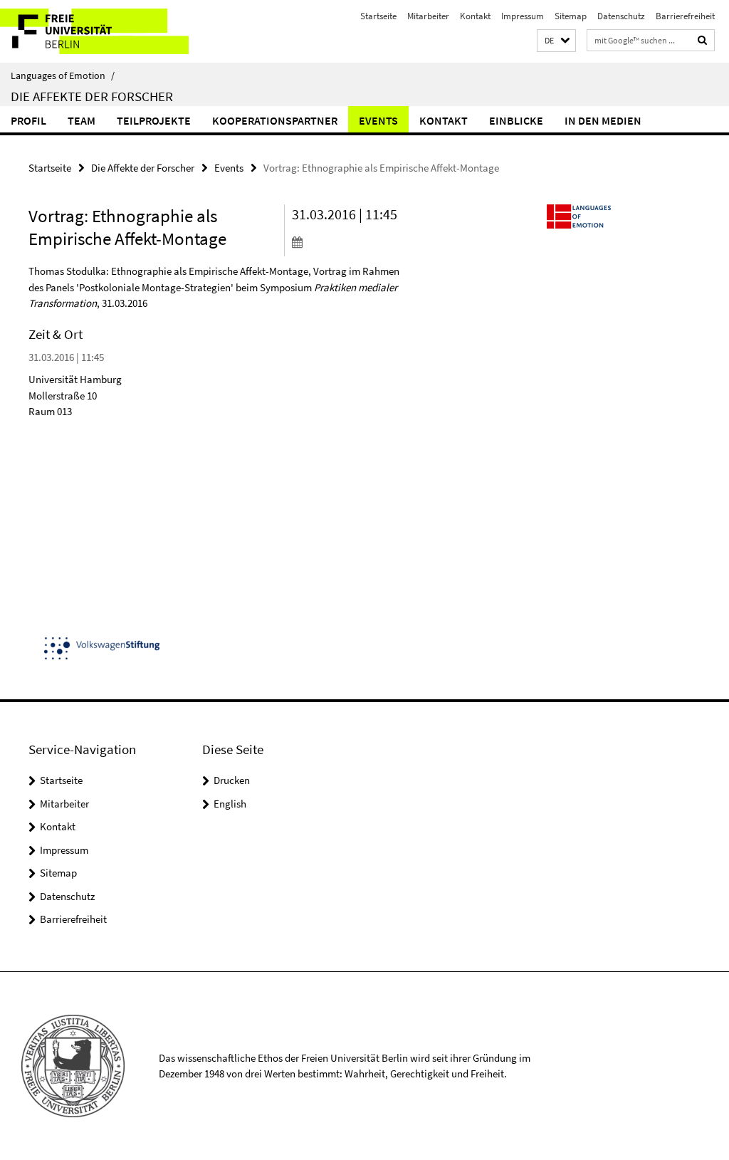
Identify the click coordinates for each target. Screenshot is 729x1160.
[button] (556, 41)
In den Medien (603, 120)
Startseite (378, 16)
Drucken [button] (232, 780)
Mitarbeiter (428, 16)
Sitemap (571, 16)
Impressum (522, 16)
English (230, 803)
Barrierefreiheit (685, 16)
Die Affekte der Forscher (92, 96)
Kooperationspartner (274, 120)
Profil (28, 120)
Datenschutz (621, 16)
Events (378, 120)
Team (81, 120)
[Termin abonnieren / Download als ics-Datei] (351, 241)
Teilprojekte (154, 120)
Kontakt (475, 16)
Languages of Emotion (63, 75)
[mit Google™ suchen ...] (702, 40)
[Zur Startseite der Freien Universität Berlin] (94, 31)
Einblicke (516, 120)
